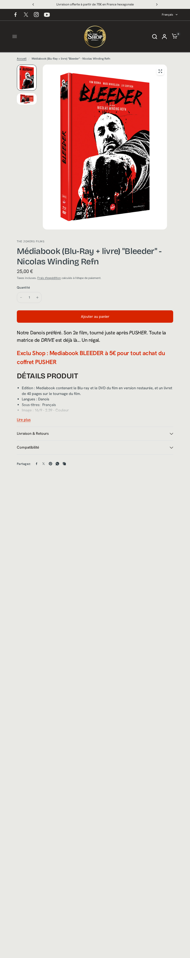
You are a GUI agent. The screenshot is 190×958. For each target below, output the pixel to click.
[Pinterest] (50, 464)
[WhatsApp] (57, 464)
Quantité (23, 287)
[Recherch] (155, 36)
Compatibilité (28, 447)
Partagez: (24, 463)
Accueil (21, 59)
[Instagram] (36, 14)
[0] (173, 36)
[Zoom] (160, 71)
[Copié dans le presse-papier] (64, 464)
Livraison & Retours (33, 433)
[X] (26, 14)
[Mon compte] (164, 36)
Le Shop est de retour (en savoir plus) (95, 4)
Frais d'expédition (49, 278)
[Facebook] (15, 14)
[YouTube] (47, 14)
